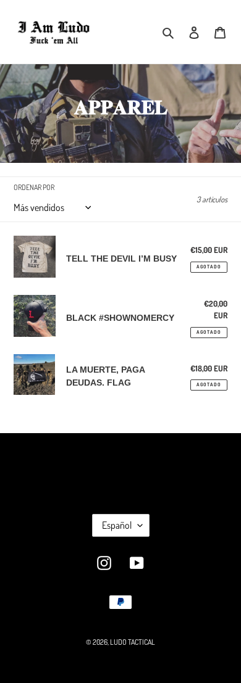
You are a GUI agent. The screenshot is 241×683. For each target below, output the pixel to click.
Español (117, 525)
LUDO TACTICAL (132, 642)
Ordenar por (34, 187)
